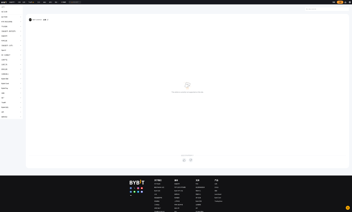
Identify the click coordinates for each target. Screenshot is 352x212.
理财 (216, 191)
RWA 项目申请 (178, 204)
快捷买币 (177, 184)
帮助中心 (198, 191)
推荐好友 (177, 194)
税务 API (176, 208)
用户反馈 (198, 197)
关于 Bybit (157, 184)
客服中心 (198, 194)
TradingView (218, 201)
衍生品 (216, 187)
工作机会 (156, 204)
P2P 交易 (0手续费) (180, 187)
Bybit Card (218, 197)
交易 (216, 184)
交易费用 (198, 204)
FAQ (197, 184)
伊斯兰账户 (157, 208)
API (197, 208)
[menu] (11, 62)
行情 (19, 2)
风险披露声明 (158, 197)
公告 (155, 194)
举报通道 (156, 201)
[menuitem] (11, 7)
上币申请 (177, 201)
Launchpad (218, 194)
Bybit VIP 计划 (178, 191)
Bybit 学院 (199, 201)
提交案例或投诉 (200, 187)
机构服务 (177, 197)
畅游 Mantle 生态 (159, 187)
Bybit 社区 (157, 191)
